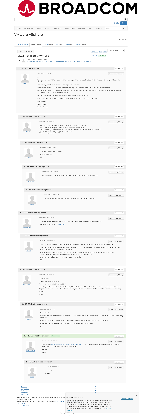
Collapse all (103, 52)
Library (48, 44)
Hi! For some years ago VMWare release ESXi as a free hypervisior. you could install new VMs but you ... (60, 61)
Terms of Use (25, 405)
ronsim (25, 83)
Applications (25, 389)
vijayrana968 (27, 227)
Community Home (22, 44)
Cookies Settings (127, 398)
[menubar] (117, 22)
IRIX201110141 (27, 284)
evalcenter (61, 224)
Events (68, 44)
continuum (26, 131)
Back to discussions (26, 51)
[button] (126, 19)
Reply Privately (119, 73)
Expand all (94, 52)
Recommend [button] (119, 68)
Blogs (59, 44)
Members (80, 44)
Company (24, 392)
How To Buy (25, 394)
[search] (124, 28)
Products (24, 387)
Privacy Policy (59, 401)
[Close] (136, 395)
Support (23, 391)
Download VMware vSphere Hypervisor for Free (66, 344)
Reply (111, 73)
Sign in (124, 23)
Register (116, 23)
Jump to (99, 55)
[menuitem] (117, 22)
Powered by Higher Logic (71, 415)
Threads (35, 44)
